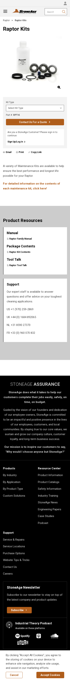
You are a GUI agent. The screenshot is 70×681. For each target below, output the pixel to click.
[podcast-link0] (22, 636)
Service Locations (14, 546)
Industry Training (48, 495)
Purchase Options (14, 553)
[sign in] (65, 3)
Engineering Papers (49, 509)
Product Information (50, 475)
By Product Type (13, 488)
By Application (11, 482)
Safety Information (49, 488)
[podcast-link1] (38, 636)
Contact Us (10, 567)
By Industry (10, 475)
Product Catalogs (48, 482)
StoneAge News (48, 502)
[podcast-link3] (22, 643)
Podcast (43, 523)
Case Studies (46, 516)
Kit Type (10, 102)
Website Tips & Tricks (16, 560)
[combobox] (56, 11)
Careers (8, 573)
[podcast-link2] (54, 636)
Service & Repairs (13, 539)
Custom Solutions (14, 495)
